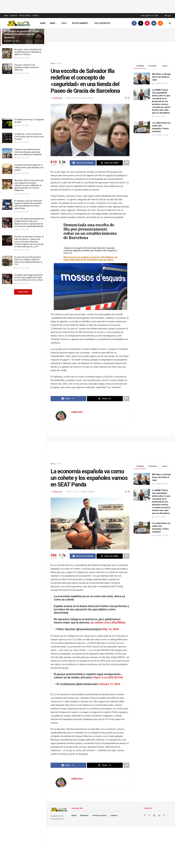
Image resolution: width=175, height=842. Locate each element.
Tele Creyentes (102, 23)
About (6, 16)
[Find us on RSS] (160, 23)
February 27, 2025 (109, 684)
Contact (35, 16)
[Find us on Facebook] (134, 23)
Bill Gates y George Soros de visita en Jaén (161, 77)
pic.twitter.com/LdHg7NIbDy (108, 622)
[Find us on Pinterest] (147, 23)
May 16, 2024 (111, 629)
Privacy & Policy (25, 16)
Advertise (13, 16)
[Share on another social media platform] (126, 162)
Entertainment (80, 23)
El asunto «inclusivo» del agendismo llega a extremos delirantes (26, 67)
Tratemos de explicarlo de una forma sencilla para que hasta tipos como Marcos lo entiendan (28, 151)
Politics (90, 98)
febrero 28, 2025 (72, 98)
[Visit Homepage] (18, 23)
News (52, 23)
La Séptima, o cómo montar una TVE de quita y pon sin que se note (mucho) (29, 136)
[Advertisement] (23, 96)
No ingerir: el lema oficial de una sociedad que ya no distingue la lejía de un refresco (27, 51)
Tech (63, 23)
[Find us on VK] (153, 23)
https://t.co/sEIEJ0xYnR (108, 677)
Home (43, 23)
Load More (23, 292)
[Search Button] (170, 23)
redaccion (57, 98)
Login (168, 16)
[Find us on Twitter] (140, 23)
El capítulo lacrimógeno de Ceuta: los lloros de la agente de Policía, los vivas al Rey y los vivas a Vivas (28, 277)
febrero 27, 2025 (72, 492)
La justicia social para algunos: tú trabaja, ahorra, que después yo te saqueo (29, 167)
